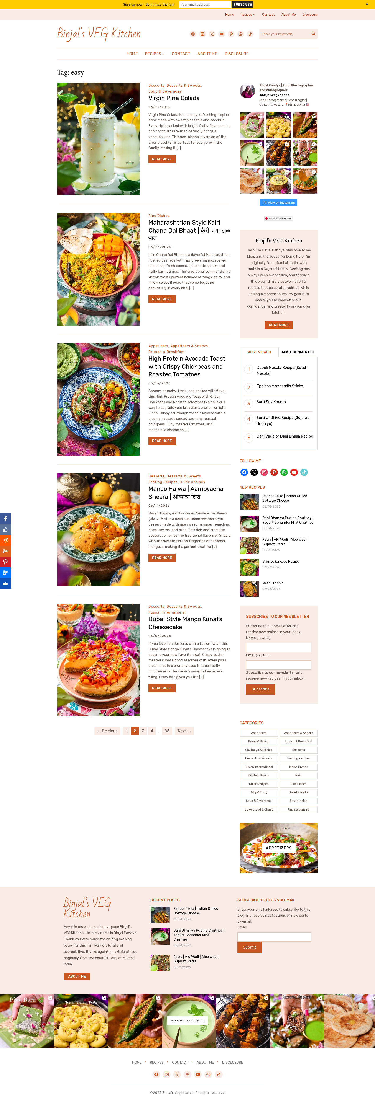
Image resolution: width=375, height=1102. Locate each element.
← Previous (107, 731)
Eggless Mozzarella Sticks (280, 386)
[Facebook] (5, 518)
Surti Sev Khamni (272, 401)
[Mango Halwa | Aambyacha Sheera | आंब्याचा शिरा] (98, 476)
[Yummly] (5, 551)
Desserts (156, 85)
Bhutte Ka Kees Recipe (280, 561)
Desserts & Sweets (184, 85)
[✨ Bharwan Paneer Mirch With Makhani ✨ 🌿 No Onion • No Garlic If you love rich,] (306, 181)
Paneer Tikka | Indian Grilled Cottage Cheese (284, 498)
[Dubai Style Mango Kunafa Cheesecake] (98, 606)
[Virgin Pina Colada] (98, 85)
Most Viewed (259, 352)
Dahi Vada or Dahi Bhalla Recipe (285, 436)
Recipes (246, 14)
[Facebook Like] (5, 529)
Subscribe (261, 689)
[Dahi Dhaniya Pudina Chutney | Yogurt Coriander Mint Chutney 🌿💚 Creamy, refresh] (252, 153)
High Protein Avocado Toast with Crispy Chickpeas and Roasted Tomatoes (186, 366)
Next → (184, 731)
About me (77, 976)
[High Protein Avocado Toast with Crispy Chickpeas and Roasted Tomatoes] (98, 346)
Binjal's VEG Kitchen (99, 33)
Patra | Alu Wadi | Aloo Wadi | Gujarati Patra (285, 541)
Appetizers (158, 346)
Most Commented (298, 352)
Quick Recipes (192, 482)
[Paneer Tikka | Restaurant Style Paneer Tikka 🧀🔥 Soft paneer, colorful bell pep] (279, 153)
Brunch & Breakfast (166, 352)
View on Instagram (281, 202)
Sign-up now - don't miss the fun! (148, 5)
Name (258, 638)
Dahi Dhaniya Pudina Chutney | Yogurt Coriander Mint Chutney (288, 520)
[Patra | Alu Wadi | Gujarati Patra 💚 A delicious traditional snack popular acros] (306, 153)
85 (166, 731)
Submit (249, 947)
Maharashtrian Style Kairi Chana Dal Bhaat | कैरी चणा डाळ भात (189, 230)
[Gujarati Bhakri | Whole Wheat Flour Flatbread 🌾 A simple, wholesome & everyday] (252, 181)
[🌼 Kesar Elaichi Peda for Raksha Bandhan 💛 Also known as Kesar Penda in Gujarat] (279, 125)
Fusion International (167, 612)
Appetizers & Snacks (189, 346)
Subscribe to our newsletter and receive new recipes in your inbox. (275, 675)
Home (229, 14)
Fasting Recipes (163, 482)
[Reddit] (5, 540)
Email (258, 655)
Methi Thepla (272, 583)
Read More (162, 159)
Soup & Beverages (165, 91)
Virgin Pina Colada (174, 98)
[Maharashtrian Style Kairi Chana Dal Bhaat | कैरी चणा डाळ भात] (98, 216)
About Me (288, 14)
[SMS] (5, 572)
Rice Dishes (158, 216)
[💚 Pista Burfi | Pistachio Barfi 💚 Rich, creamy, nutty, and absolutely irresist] (252, 125)
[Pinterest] (5, 562)
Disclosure (310, 14)
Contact (268, 14)
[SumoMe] (5, 583)
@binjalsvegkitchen (274, 95)
